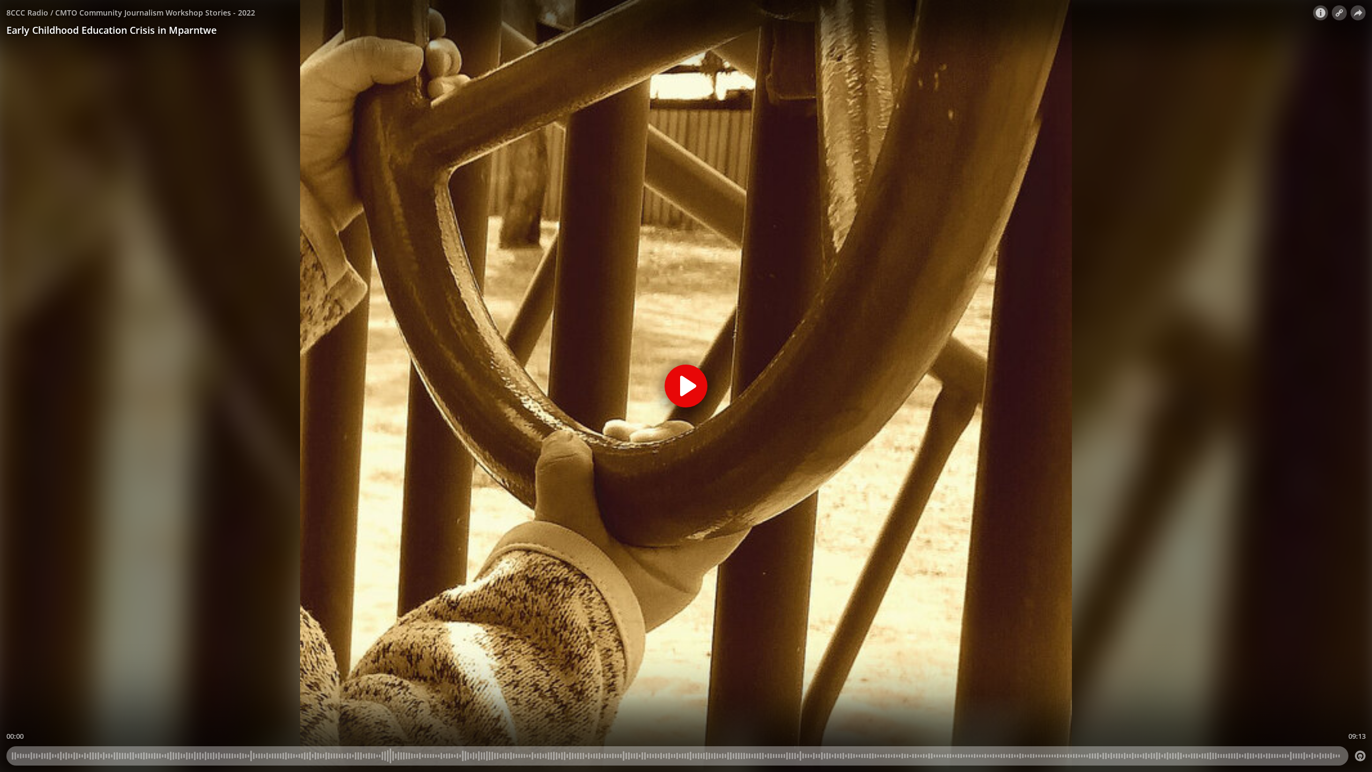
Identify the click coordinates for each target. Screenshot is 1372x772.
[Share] (1358, 12)
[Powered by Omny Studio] (1360, 756)
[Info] (1320, 12)
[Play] (686, 386)
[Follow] (1339, 12)
